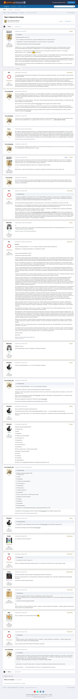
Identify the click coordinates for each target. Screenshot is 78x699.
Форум (4, 9)
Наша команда (17, 9)
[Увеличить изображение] (34, 52)
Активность (13, 6)
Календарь (10, 9)
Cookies (50, 694)
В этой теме (68, 6)
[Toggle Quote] (16, 34)
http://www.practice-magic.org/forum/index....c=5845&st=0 (45, 212)
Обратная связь (44, 694)
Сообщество (6, 6)
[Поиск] (73, 6)
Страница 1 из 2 (18, 26)
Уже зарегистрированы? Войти (59, 2)
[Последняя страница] (12, 26)
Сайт (25, 6)
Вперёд (9, 26)
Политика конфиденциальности (32, 694)
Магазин (19, 6)
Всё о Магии (16, 21)
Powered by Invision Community (39, 697)
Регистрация (71, 2)
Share (61, 21)
